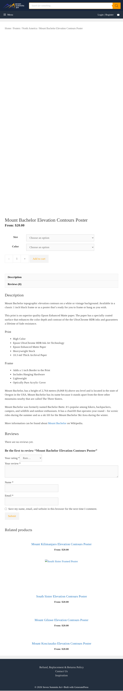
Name (9, 482)
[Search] (117, 6)
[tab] (61, 277)
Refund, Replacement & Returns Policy (61, 667)
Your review (13, 463)
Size (15, 237)
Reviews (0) (14, 284)
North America (29, 28)
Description (14, 277)
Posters (16, 28)
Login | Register (106, 14)
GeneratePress (81, 687)
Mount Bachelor (57, 423)
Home (8, 28)
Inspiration (61, 675)
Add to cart (39, 258)
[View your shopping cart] (118, 15)
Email (9, 495)
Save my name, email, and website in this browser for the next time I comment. (52, 508)
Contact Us (61, 671)
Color (15, 246)
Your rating (12, 458)
